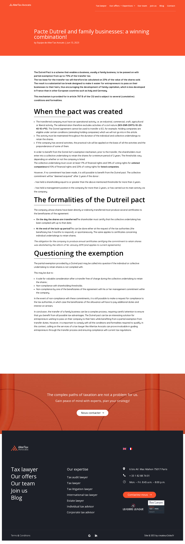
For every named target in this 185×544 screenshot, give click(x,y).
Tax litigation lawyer (80, 489)
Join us (153, 6)
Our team (142, 6)
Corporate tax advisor (81, 512)
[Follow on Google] (89, 535)
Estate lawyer (75, 500)
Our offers (114, 6)
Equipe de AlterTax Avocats (50, 42)
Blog (162, 6)
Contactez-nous (138, 494)
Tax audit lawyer (77, 477)
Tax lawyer (101, 6)
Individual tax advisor (80, 506)
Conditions (25, 535)
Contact (171, 6)
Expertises (128, 6)
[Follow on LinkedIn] (95, 535)
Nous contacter (91, 413)
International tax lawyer (82, 495)
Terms (14, 535)
